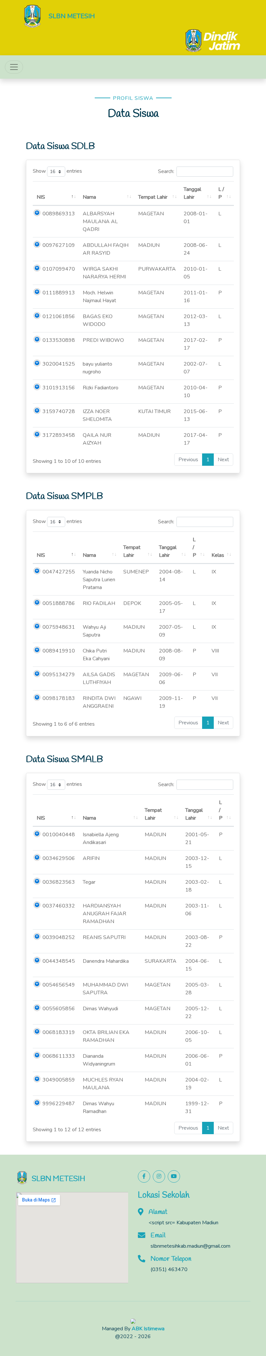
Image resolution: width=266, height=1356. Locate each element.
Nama (89, 197)
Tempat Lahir (152, 197)
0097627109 (58, 245)
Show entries (57, 171)
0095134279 (58, 674)
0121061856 (58, 316)
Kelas (218, 555)
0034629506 (58, 858)
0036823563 (58, 882)
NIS (41, 197)
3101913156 (58, 387)
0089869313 (58, 213)
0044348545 (58, 961)
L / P (221, 193)
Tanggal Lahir (192, 193)
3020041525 (58, 364)
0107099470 (58, 269)
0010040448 (58, 834)
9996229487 (58, 1103)
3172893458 (58, 435)
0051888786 (58, 603)
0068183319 (58, 1032)
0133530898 (58, 340)
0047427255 (58, 571)
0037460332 (58, 905)
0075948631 (58, 627)
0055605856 (58, 1008)
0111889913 (58, 292)
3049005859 (58, 1079)
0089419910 (58, 650)
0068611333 (58, 1056)
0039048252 (58, 937)
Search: (166, 171)
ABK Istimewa (148, 1328)
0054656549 (58, 984)
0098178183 (58, 698)
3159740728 (58, 411)
